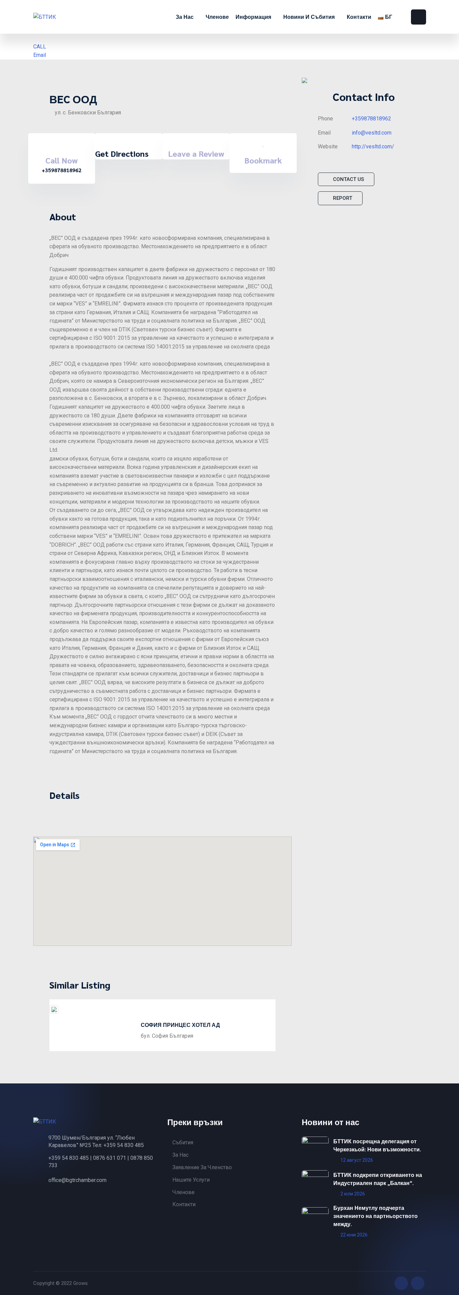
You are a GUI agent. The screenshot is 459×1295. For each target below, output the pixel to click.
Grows (80, 1283)
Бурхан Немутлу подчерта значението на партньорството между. (375, 1215)
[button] (52, 1022)
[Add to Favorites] (263, 144)
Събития (182, 1142)
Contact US (348, 179)
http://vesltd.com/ (373, 146)
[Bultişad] (63, 17)
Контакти (359, 16)
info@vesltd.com (371, 133)
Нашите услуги (191, 1180)
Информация (254, 16)
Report (342, 198)
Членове (217, 16)
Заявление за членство (202, 1167)
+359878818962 (371, 118)
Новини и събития (309, 16)
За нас (185, 16)
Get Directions (122, 153)
